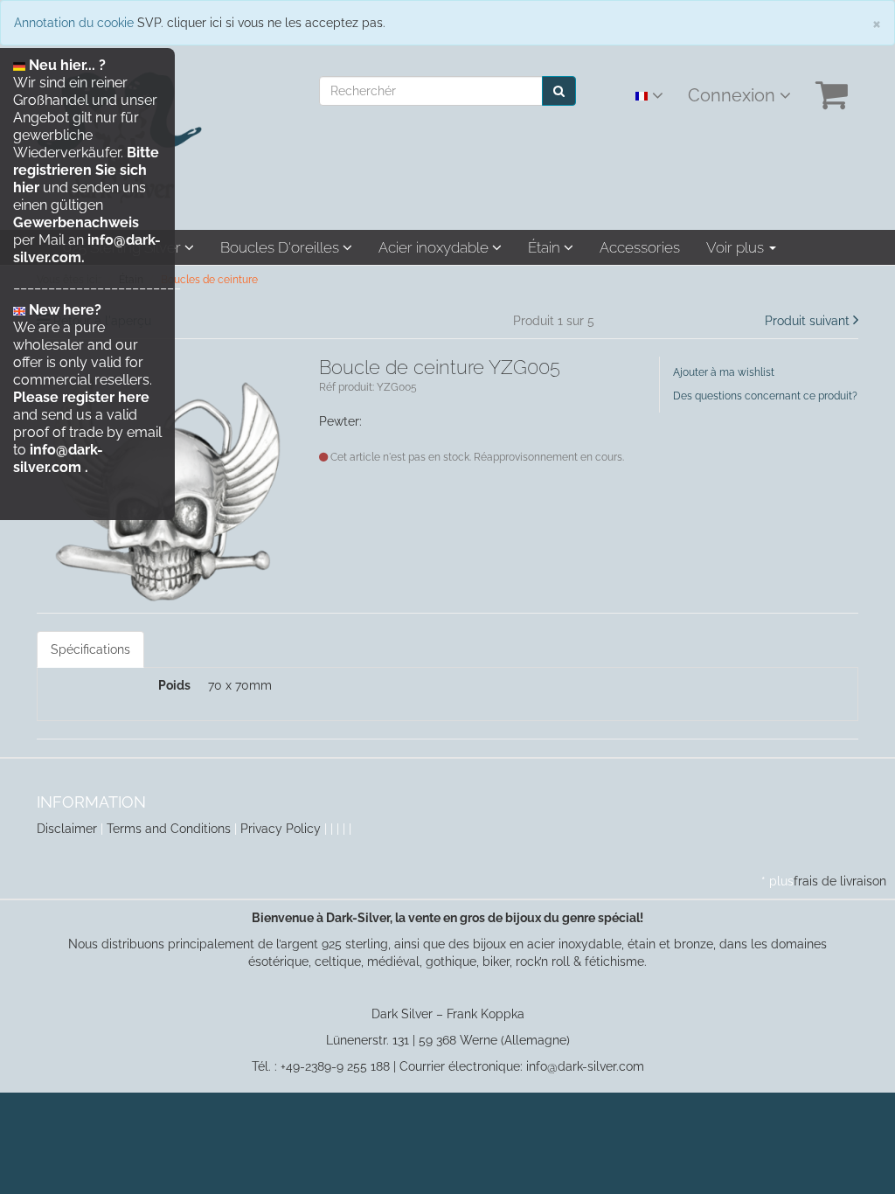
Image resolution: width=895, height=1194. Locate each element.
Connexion (734, 95)
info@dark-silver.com (58, 458)
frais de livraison (840, 881)
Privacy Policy (280, 829)
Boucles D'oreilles (281, 247)
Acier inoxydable (435, 247)
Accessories (640, 247)
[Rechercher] (559, 91)
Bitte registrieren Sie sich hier (86, 170)
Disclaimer (67, 829)
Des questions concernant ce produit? (765, 396)
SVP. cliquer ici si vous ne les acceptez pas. (261, 23)
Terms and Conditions (169, 829)
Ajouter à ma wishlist (723, 372)
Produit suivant (807, 321)
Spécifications (90, 649)
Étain (546, 247)
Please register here (81, 397)
